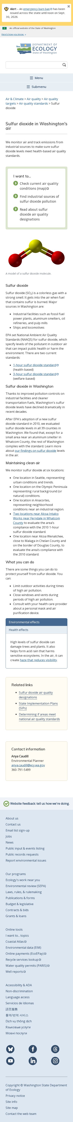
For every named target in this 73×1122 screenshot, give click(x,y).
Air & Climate (15, 99)
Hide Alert (60, 7)
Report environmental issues (26, 860)
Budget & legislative (20, 904)
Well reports (14, 972)
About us (12, 818)
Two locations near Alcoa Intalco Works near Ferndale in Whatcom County (36, 518)
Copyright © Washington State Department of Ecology (36, 1087)
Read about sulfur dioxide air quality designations (34, 214)
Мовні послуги (16, 1033)
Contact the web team (21, 1114)
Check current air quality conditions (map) (39, 186)
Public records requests (22, 854)
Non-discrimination (19, 991)
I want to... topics (17, 935)
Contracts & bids (17, 910)
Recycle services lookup (22, 960)
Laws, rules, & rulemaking (24, 892)
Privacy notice (15, 1096)
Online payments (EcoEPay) (25, 953)
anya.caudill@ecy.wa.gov (28, 765)
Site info (11, 1102)
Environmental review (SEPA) (26, 886)
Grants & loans (16, 916)
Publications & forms (20, 898)
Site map (12, 1108)
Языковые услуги (18, 1027)
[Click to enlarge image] (36, 253)
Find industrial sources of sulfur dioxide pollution (39, 199)
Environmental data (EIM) (23, 947)
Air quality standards (33, 103)
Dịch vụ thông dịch (19, 1021)
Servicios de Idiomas (20, 1003)
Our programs (16, 874)
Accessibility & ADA (19, 985)
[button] (36, 77)
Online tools (14, 929)
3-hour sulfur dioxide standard (34, 374)
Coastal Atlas (15, 941)
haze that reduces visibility (38, 660)
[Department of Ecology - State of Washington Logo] (36, 49)
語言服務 (12, 1009)
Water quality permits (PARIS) (26, 966)
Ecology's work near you (23, 880)
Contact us (13, 824)
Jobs (9, 836)
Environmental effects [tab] (24, 622)
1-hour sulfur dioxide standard (34, 365)
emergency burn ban (36, 9)
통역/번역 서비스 (17, 1015)
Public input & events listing (25, 848)
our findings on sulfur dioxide (35, 451)
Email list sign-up (18, 830)
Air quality (34, 99)
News (9, 842)
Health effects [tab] (18, 630)
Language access (18, 997)
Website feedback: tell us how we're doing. (39, 803)
